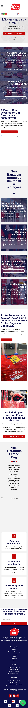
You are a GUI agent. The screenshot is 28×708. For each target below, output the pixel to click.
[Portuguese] (4, 14)
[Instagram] (14, 695)
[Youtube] (17, 695)
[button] (2, 6)
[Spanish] (6, 14)
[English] (2, 14)
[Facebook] (10, 695)
